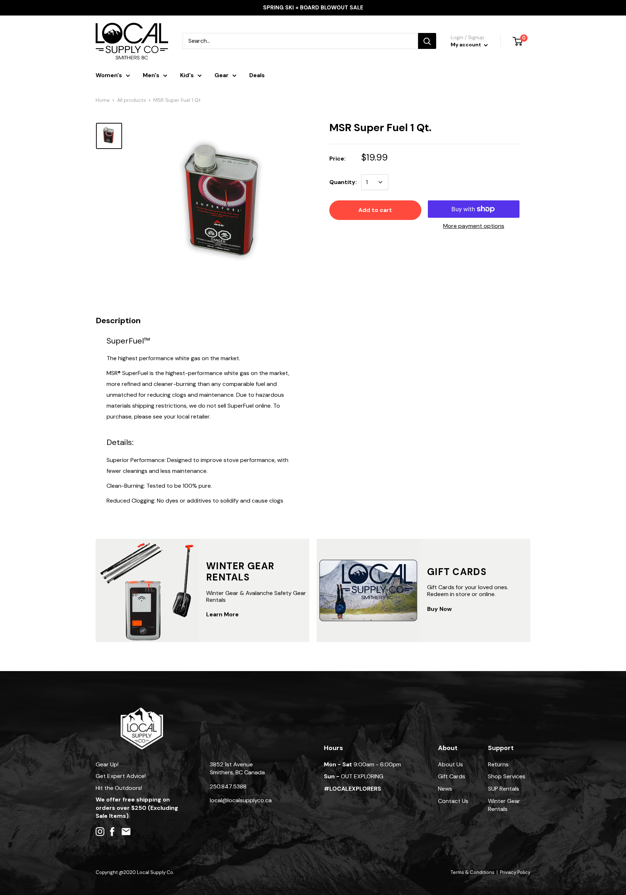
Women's (109, 75)
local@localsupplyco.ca (241, 800)
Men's (151, 75)
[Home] (142, 711)
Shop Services (506, 776)
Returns (498, 764)
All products (131, 100)
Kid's (187, 75)
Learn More (222, 614)
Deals (257, 75)
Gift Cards (451, 776)
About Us (450, 764)
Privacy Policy (515, 872)
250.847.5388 (228, 786)
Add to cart (375, 210)
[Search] (427, 41)
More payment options (473, 226)
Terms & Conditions (472, 872)
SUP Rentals (503, 788)
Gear (221, 75)
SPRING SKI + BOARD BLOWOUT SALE (313, 7)
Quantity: (343, 182)
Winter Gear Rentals (504, 805)
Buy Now (439, 609)
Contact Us (453, 801)
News (445, 788)
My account (466, 44)
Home (103, 100)
